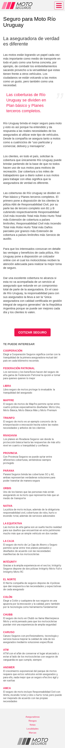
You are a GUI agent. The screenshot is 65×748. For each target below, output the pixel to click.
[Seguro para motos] (17, 5)
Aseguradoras (33, 717)
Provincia (10, 453)
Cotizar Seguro (32, 332)
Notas (32, 724)
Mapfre (8, 400)
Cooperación (12, 350)
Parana (8, 470)
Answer (9, 667)
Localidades (32, 728)
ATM (6, 649)
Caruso (8, 632)
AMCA (7, 688)
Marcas (32, 732)
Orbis (7, 488)
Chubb (8, 614)
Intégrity (10, 561)
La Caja (8, 541)
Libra (7, 386)
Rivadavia (10, 435)
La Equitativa (12, 523)
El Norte (9, 579)
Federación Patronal (19, 368)
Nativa (7, 506)
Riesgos (33, 720)
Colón (7, 597)
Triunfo (9, 418)
